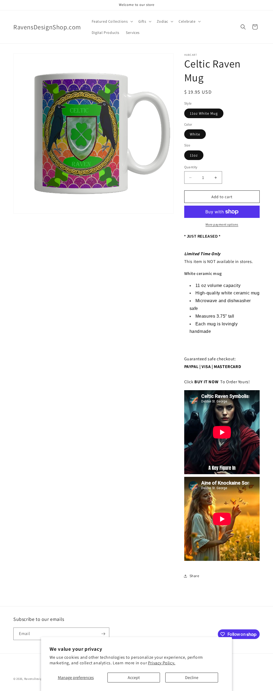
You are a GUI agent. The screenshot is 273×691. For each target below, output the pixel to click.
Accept (134, 677)
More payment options (222, 224)
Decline (191, 677)
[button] (112, 21)
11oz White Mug (204, 113)
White (195, 134)
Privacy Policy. (161, 663)
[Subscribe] (103, 634)
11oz (194, 155)
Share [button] (194, 575)
